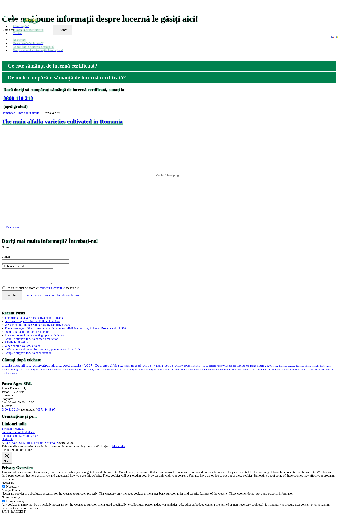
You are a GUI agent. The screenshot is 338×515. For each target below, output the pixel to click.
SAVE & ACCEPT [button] (14, 511)
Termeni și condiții (13, 428)
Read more (12, 227)
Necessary (12, 486)
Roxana (241, 365)
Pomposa (289, 369)
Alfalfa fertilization (16, 342)
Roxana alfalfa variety (307, 366)
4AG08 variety (86, 369)
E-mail (6, 256)
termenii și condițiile (53, 288)
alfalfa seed (60, 365)
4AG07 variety (126, 369)
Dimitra (6, 373)
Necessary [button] (8, 482)
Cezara (14, 373)
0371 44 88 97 (46, 409)
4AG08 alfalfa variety (106, 369)
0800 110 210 (18, 98)
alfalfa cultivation (35, 365)
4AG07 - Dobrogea (95, 365)
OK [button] (96, 446)
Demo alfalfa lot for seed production (27, 331)
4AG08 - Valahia (152, 365)
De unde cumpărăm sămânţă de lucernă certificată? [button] (67, 78)
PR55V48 (300, 369)
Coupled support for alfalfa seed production (31, 338)
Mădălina (251, 365)
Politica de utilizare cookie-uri (20, 435)
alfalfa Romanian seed (125, 365)
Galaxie (310, 369)
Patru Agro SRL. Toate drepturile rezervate (31, 442)
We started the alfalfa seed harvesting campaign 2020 (37, 324)
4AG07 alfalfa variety (212, 365)
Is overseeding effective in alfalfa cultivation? (32, 321)
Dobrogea (230, 365)
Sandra (260, 365)
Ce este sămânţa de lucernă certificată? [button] (52, 66)
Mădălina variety (144, 369)
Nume (5, 247)
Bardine (261, 369)
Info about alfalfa (28, 112)
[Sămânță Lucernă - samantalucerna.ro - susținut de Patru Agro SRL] (24, 22)
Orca (269, 369)
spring (274, 366)
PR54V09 (320, 369)
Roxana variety (287, 366)
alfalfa (76, 365)
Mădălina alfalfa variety (167, 369)
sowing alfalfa (192, 365)
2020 (268, 366)
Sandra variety (211, 369)
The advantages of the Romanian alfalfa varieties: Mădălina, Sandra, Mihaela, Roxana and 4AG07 (65, 328)
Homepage (8, 112)
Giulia (253, 369)
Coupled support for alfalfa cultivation (28, 353)
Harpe (275, 369)
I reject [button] (105, 446)
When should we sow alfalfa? (23, 346)
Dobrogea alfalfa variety (22, 369)
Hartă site (7, 439)
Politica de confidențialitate (18, 432)
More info (118, 446)
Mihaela (330, 369)
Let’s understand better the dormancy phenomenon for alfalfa (42, 349)
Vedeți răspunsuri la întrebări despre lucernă (53, 295)
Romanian (225, 369)
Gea (281, 369)
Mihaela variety (44, 369)
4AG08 (168, 365)
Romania (236, 369)
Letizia (245, 369)
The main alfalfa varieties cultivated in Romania (62, 121)
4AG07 (178, 365)
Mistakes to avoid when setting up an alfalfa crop (35, 335)
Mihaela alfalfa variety (66, 369)
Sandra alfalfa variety (191, 369)
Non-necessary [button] (11, 497)
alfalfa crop (11, 365)
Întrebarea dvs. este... (15, 266)
